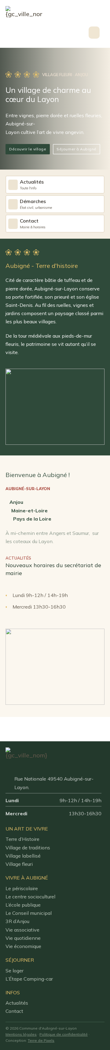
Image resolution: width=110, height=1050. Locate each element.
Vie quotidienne (23, 938)
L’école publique (23, 905)
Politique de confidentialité (63, 1034)
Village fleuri (19, 864)
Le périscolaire (22, 888)
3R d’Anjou (17, 921)
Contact (14, 1011)
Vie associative (22, 930)
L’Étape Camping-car (29, 979)
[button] (99, 32)
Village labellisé (23, 856)
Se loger (15, 970)
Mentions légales (21, 1034)
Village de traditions (28, 848)
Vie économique (23, 946)
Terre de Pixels (41, 1040)
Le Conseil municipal (29, 913)
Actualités (17, 1003)
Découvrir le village (27, 149)
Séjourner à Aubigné (77, 149)
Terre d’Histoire (22, 839)
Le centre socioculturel (30, 897)
